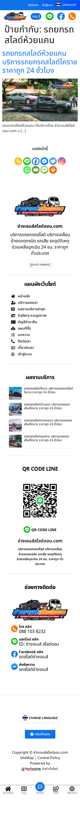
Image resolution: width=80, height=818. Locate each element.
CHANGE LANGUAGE (43, 718)
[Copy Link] (18, 161)
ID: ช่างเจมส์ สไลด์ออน (39, 644)
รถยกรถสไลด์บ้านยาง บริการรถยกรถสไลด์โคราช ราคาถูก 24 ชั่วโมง (47, 406)
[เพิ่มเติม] (72, 788)
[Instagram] (62, 161)
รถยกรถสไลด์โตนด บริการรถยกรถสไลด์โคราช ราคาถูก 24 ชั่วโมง (48, 390)
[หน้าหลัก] (8, 788)
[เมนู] (24, 788)
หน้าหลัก (8, 792)
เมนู (24, 792)
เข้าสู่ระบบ (47, 5)
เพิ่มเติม (72, 792)
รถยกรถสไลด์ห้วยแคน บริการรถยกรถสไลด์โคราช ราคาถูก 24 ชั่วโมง (39, 62)
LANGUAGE (69, 5)
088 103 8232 (32, 631)
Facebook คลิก (31, 652)
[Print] (53, 170)
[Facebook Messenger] (44, 161)
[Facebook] (36, 161)
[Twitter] (53, 161)
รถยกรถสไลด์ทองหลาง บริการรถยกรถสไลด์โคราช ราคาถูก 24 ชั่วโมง (48, 422)
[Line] (27, 161)
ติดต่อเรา (33, 5)
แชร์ (56, 792)
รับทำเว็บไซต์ (50, 769)
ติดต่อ (40, 792)
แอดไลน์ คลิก (29, 639)
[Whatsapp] (27, 170)
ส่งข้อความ (27, 664)
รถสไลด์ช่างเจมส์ (33, 657)
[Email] (36, 170)
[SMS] (44, 170)
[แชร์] (56, 788)
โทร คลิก (25, 626)
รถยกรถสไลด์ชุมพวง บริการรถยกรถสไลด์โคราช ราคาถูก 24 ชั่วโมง (46, 438)
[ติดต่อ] (40, 786)
